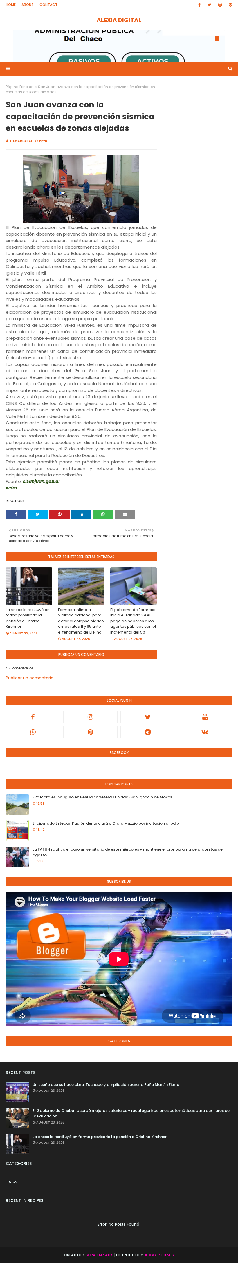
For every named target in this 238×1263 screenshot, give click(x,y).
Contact (48, 4)
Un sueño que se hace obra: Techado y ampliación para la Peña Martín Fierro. (106, 1084)
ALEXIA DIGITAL (119, 20)
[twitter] (209, 5)
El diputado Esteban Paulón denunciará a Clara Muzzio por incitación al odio (106, 823)
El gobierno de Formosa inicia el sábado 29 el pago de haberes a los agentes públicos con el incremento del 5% (133, 621)
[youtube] (205, 717)
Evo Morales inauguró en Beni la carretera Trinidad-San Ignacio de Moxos (102, 797)
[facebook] (199, 5)
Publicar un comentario (29, 678)
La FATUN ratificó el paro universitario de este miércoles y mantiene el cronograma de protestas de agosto (128, 852)
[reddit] (147, 732)
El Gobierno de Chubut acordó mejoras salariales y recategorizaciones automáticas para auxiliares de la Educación (131, 1113)
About (27, 4)
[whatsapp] (33, 732)
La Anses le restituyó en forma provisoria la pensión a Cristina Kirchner (28, 618)
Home (11, 4)
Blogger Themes (159, 1255)
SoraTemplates (99, 1255)
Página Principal (20, 86)
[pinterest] (229, 5)
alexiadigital (21, 141)
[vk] (205, 732)
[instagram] (220, 5)
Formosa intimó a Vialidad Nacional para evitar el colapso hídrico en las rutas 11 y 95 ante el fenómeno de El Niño (81, 621)
